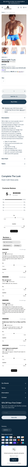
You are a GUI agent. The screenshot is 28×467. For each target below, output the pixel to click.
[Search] (21, 7)
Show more (14, 370)
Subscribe (14, 417)
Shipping (3, 66)
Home (3, 12)
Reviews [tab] (7, 237)
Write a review (14, 231)
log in (6, 112)
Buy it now (14, 102)
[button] (2, 7)
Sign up (22, 110)
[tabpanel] (14, 307)
